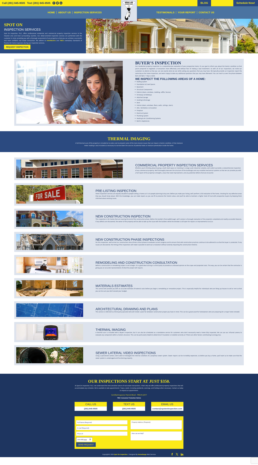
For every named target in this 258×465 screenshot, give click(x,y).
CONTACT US (206, 12)
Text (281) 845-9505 (38, 3)
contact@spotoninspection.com (167, 409)
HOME (51, 12)
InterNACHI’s (51, 40)
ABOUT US (64, 12)
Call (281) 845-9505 (13, 3)
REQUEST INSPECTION (17, 47)
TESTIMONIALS (165, 12)
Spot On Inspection (120, 454)
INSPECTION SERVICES (88, 12)
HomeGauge (142, 454)
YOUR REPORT (186, 12)
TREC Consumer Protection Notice (129, 398)
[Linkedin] (182, 454)
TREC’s (62, 40)
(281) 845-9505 (90, 409)
